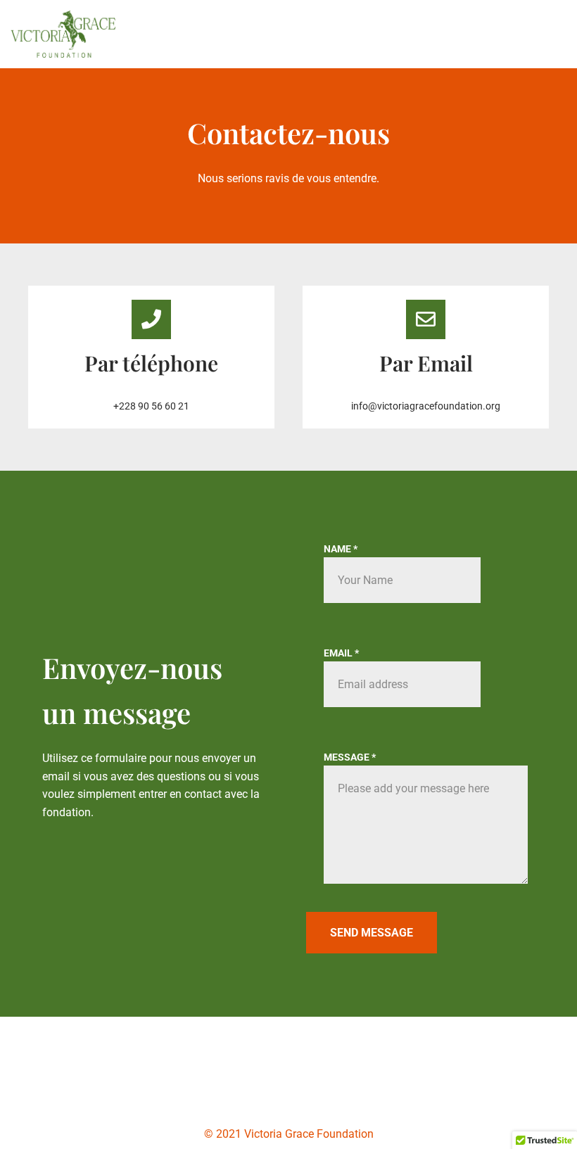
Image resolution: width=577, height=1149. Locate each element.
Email (341, 653)
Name (340, 548)
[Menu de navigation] (549, 34)
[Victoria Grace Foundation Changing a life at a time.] (63, 34)
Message (350, 757)
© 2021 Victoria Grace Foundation (289, 1134)
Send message (371, 932)
